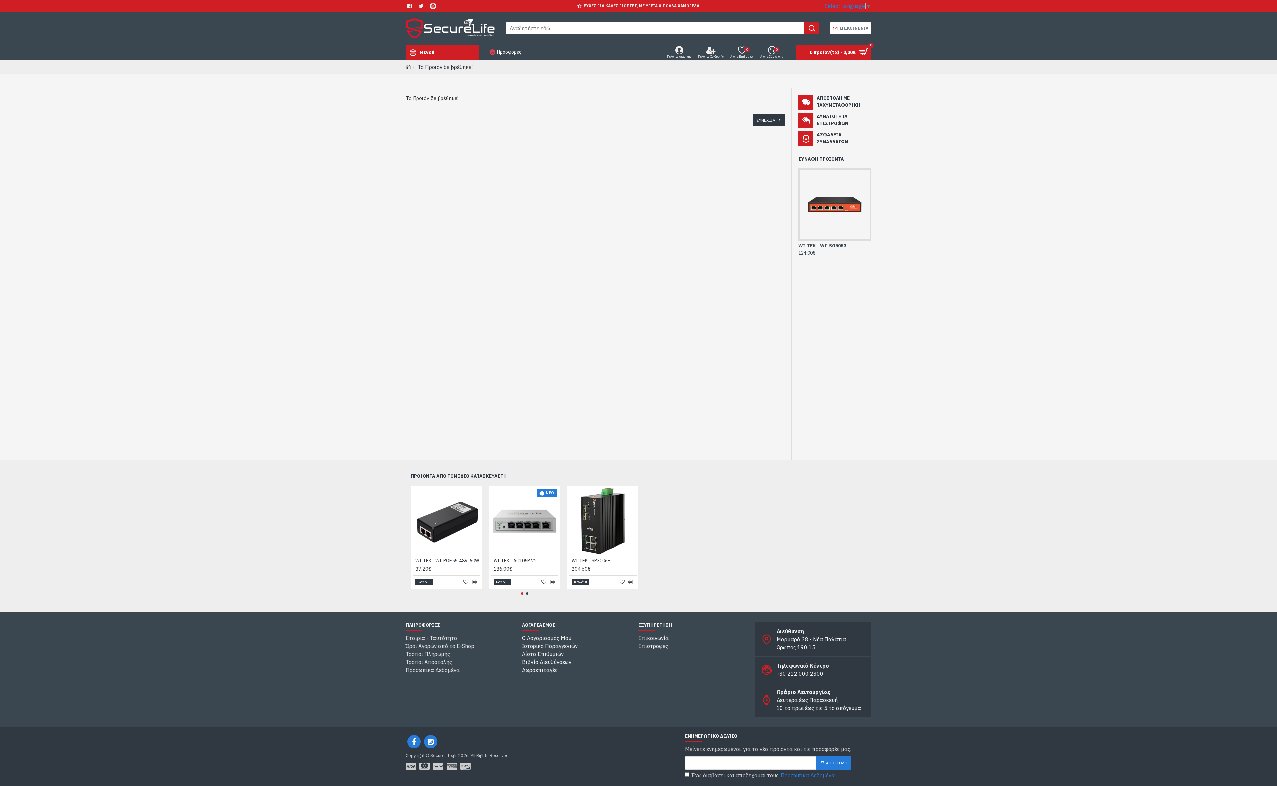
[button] (522, 593)
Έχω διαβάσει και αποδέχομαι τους (763, 775)
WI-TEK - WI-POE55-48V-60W (447, 561)
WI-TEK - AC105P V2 (515, 561)
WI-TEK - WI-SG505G (822, 246)
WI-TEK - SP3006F (591, 561)
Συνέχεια (766, 120)
